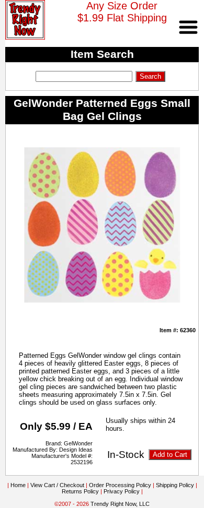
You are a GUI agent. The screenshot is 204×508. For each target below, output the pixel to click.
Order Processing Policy (120, 485)
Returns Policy (80, 491)
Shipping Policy (175, 485)
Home (18, 485)
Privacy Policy (122, 491)
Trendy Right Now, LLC (120, 504)
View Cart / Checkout (57, 485)
